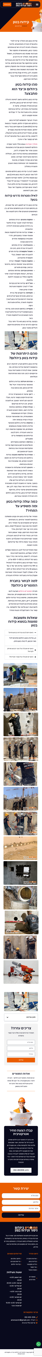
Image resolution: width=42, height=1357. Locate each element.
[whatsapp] (38, 1344)
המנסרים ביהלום (25, 591)
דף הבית (24, 26)
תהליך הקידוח (31, 144)
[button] (37, 4)
